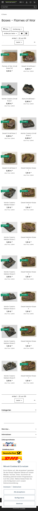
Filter (6, 29)
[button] (27, 2)
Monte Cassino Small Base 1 (9, 100)
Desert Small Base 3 (9, 168)
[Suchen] (34, 7)
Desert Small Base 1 (28, 66)
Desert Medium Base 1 (28, 169)
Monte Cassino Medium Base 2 (9, 238)
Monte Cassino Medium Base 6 (9, 377)
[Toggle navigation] (3, 1)
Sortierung (16, 29)
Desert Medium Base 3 (28, 238)
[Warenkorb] (34, 2)
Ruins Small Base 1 (28, 99)
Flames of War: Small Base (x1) (9, 67)
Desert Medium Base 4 (28, 273)
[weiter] (34, 42)
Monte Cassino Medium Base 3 (9, 273)
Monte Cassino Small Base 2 (28, 134)
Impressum (7, 487)
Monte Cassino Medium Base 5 (9, 342)
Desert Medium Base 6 (28, 342)
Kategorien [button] (6, 410)
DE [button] (21, 2)
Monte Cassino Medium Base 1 (9, 204)
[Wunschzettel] (30, 2)
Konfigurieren (19, 498)
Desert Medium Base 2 (28, 204)
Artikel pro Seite (9, 33)
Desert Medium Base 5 (28, 308)
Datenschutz (17, 487)
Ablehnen (19, 503)
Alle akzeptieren (19, 492)
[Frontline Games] (11, 2)
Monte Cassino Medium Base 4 (9, 308)
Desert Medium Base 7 (28, 377)
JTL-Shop (22, 508)
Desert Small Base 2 (9, 133)
